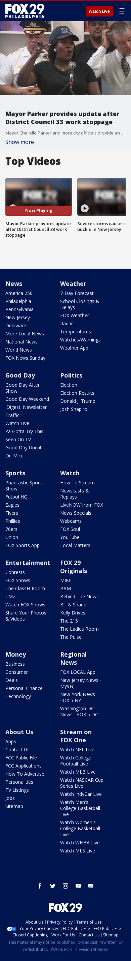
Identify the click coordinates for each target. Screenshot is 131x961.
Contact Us (17, 749)
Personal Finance (24, 688)
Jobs (10, 798)
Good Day (20, 375)
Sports (15, 473)
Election (68, 385)
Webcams (71, 521)
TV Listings (17, 790)
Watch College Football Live (75, 760)
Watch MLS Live (77, 850)
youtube (78, 885)
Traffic (12, 415)
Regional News (73, 658)
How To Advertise (24, 774)
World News (18, 350)
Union (11, 537)
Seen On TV (18, 439)
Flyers (11, 513)
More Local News (24, 333)
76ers (11, 529)
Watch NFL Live (77, 749)
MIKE (66, 580)
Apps (10, 741)
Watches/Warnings (80, 339)
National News (21, 341)
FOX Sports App (22, 545)
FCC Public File (21, 757)
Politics (71, 375)
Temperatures (75, 331)
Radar (66, 323)
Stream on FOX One (76, 736)
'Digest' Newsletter (26, 407)
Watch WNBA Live (80, 842)
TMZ (10, 596)
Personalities (19, 782)
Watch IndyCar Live (81, 794)
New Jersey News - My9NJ (80, 683)
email (91, 885)
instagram (65, 885)
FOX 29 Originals (73, 567)
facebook (40, 885)
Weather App (74, 347)
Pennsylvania (19, 309)
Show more (19, 142)
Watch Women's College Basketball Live (80, 828)
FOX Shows (17, 580)
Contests (15, 572)
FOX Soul (70, 529)
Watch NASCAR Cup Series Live (81, 783)
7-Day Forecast (77, 293)
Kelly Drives (72, 612)
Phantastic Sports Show (24, 485)
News (13, 283)
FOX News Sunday (25, 358)
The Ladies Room (79, 629)
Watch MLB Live (78, 772)
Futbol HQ (16, 496)
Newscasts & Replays (74, 493)
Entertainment (27, 563)
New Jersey (17, 317)
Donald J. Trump (77, 401)
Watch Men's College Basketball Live (80, 808)
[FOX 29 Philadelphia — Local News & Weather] (24, 11)
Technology (18, 696)
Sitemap (14, 806)
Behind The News (79, 596)
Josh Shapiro (73, 409)
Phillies (12, 521)
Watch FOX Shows (25, 604)
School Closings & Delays (79, 304)
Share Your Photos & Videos (25, 615)
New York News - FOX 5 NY (79, 697)
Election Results (77, 393)
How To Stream (77, 482)
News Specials (75, 513)
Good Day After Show (22, 388)
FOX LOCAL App (77, 672)
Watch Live (99, 11)
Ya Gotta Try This (24, 431)
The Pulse (71, 637)
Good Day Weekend (27, 399)
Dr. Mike (14, 455)
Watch (69, 473)
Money (15, 654)
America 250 (19, 293)
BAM (65, 588)
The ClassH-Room (25, 588)
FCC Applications (23, 765)
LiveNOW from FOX (81, 505)
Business (15, 664)
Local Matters (75, 545)
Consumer (16, 672)
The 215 (69, 621)
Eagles (12, 505)
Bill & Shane (73, 604)
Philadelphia (18, 301)
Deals (11, 680)
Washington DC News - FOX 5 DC (79, 711)
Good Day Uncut (23, 447)
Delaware (15, 325)
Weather (73, 283)
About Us (19, 732)
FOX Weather (74, 315)
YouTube (70, 537)
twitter (52, 885)
